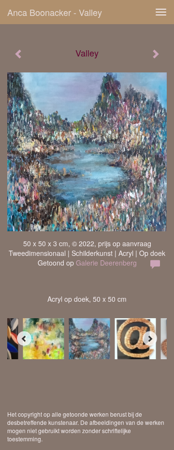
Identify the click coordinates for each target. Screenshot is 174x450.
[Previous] (24, 338)
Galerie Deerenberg (106, 262)
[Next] (150, 338)
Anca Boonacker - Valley (54, 12)
